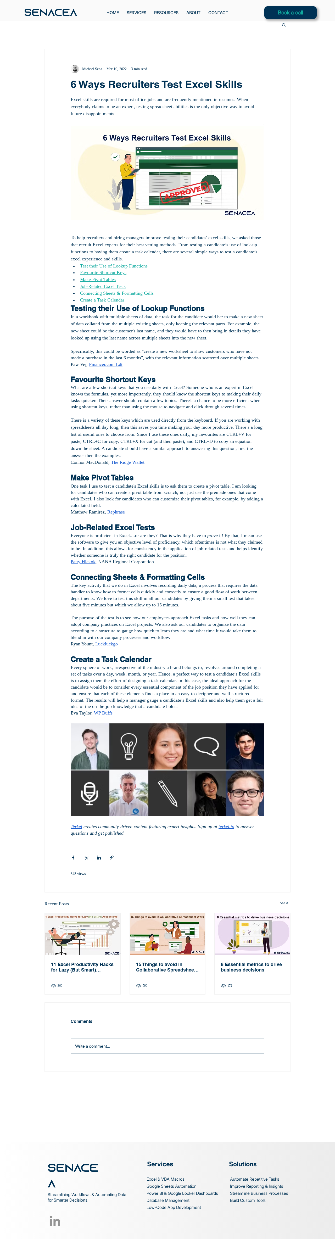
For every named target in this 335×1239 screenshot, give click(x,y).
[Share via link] (111, 857)
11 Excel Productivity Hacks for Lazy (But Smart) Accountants (82, 967)
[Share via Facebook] (73, 857)
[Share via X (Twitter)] (85, 857)
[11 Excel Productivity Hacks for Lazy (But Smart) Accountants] (82, 934)
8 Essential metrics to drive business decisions (251, 967)
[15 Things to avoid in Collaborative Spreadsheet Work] (167, 934)
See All (285, 903)
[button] (166, 12)
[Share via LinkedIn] (98, 857)
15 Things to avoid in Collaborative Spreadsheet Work (166, 967)
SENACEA (50, 13)
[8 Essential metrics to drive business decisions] (252, 934)
